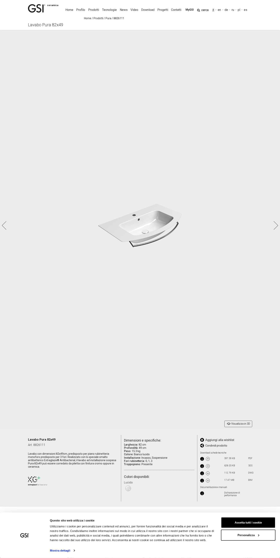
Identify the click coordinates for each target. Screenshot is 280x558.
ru (233, 10)
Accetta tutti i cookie (248, 522)
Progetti (162, 10)
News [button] (124, 10)
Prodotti (98, 18)
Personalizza (246, 535)
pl (239, 10)
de (226, 10)
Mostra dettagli (60, 550)
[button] (275, 225)
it (213, 10)
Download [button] (147, 10)
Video (134, 10)
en (219, 10)
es (245, 10)
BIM (250, 480)
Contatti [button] (176, 10)
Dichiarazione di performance (232, 494)
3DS (250, 465)
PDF (250, 458)
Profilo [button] (80, 10)
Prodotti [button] (93, 10)
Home (69, 10)
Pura (108, 18)
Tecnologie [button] (109, 10)
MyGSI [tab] (190, 9)
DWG (251, 472)
